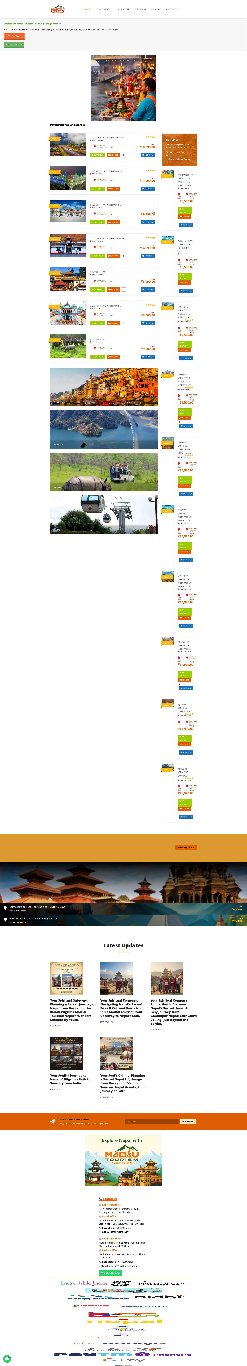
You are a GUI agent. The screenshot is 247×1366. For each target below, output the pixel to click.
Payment (156, 9)
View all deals (186, 847)
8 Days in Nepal (98, 272)
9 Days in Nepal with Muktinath (107, 137)
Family (57, 530)
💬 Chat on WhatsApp (110, 1269)
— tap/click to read (123, 1361)
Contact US (140, 9)
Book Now (149, 155)
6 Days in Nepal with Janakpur (106, 204)
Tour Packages (104, 9)
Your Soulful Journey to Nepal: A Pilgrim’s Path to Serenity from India (72, 1075)
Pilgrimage (59, 402)
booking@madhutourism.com (123, 1262)
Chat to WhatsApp (15, 44)
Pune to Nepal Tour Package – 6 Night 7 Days (33, 918)
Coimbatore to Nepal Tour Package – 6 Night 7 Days (37, 906)
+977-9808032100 (124, 1258)
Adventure (58, 445)
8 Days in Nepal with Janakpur (106, 171)
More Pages (171, 9)
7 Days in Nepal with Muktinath (107, 238)
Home (88, 9)
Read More (113, 155)
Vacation (58, 487)
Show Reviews (97, 155)
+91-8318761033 (123, 1224)
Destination (123, 9)
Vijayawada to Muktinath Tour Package (185, 708)
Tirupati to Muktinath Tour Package (185, 645)
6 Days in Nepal (98, 339)
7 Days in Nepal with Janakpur (106, 305)
